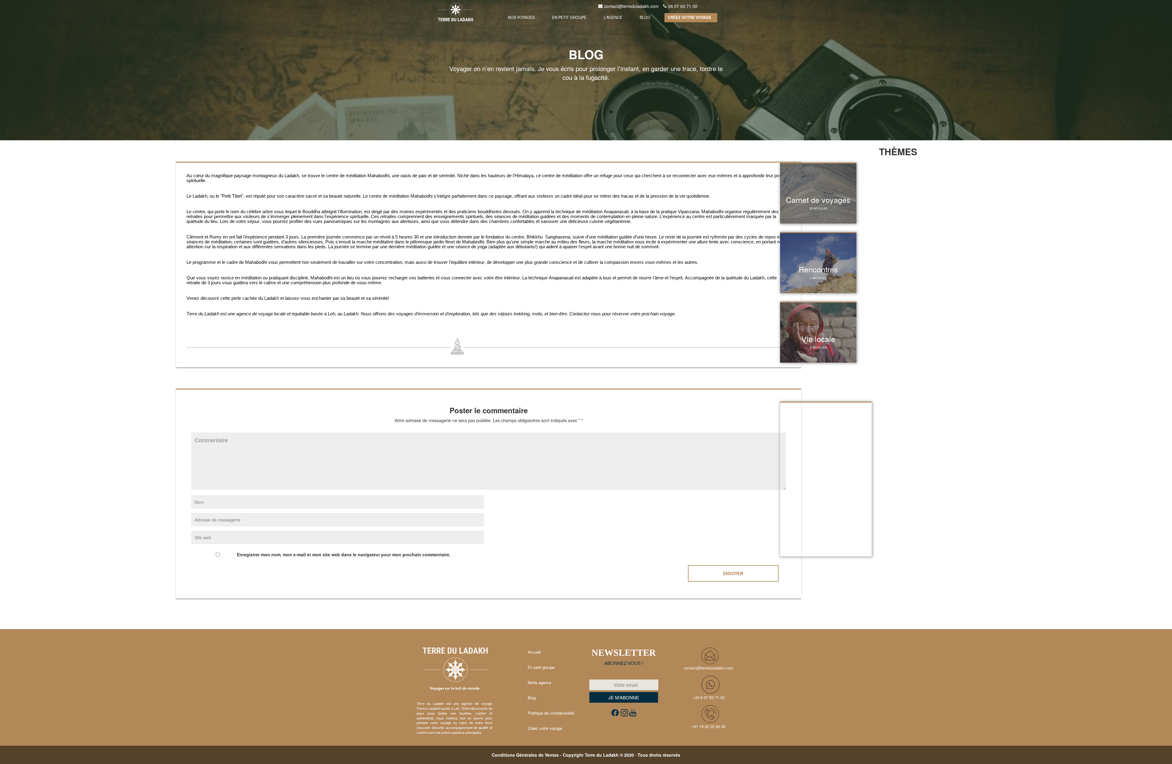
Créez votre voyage (545, 728)
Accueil (534, 652)
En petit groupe (541, 667)
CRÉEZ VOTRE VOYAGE (689, 17)
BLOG (645, 17)
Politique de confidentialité (551, 713)
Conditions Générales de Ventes (525, 755)
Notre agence (539, 682)
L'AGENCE (613, 17)
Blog (532, 698)
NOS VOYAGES (521, 17)
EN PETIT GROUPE (569, 17)
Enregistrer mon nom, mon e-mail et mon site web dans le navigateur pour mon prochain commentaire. (343, 554)
